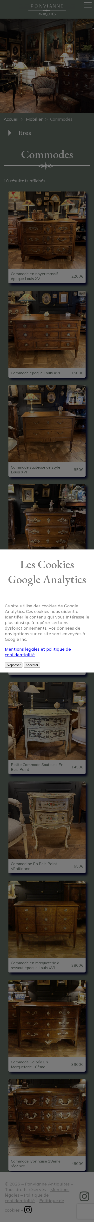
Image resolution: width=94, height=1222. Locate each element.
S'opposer (13, 665)
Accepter (32, 665)
